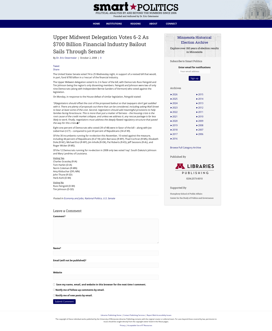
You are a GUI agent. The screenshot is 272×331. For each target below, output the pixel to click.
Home (96, 23)
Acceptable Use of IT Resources (139, 325)
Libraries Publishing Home (111, 315)
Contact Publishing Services (134, 315)
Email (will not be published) (69, 260)
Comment (59, 216)
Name (57, 248)
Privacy (123, 325)
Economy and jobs (73, 198)
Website (57, 272)
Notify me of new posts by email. (74, 295)
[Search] (216, 23)
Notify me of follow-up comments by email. (80, 289)
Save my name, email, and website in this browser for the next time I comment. (101, 284)
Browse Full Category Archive (185, 147)
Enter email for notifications (194, 67)
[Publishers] (194, 168)
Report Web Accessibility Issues (159, 315)
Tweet (56, 66)
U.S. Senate (109, 198)
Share (56, 69)
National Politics (93, 198)
